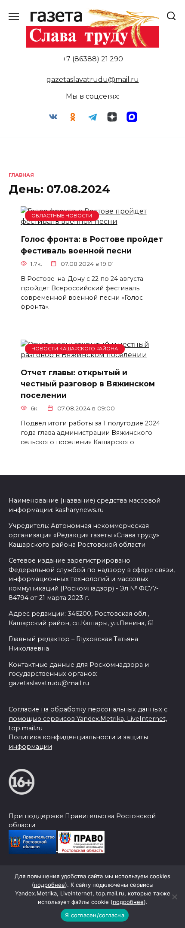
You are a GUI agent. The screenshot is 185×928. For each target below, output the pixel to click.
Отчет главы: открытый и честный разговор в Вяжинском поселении (88, 384)
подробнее (49, 884)
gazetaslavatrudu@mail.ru (92, 79)
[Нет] (174, 896)
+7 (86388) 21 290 (92, 59)
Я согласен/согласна (94, 915)
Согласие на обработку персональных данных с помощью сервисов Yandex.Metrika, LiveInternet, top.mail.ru (88, 718)
